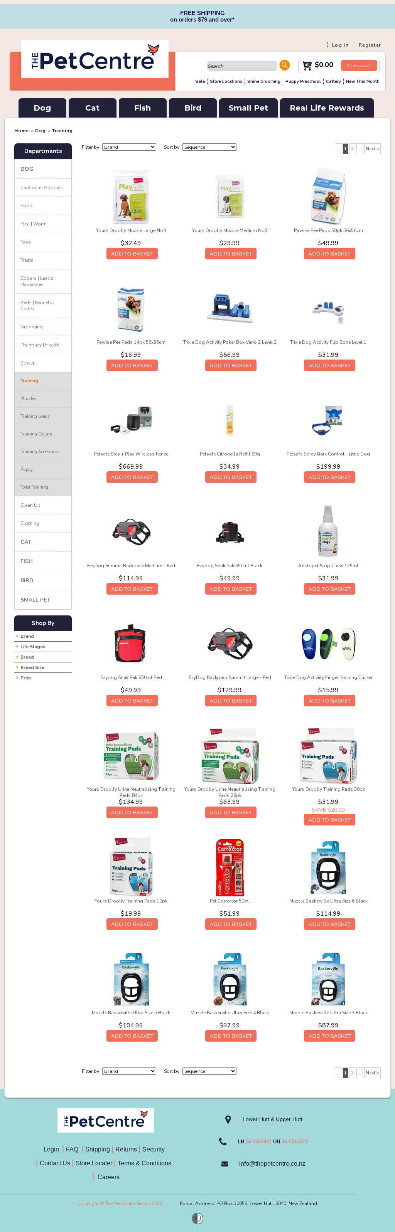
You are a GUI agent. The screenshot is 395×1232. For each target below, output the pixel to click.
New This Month (363, 81)
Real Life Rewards (327, 108)
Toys (25, 242)
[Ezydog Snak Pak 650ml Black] (230, 532)
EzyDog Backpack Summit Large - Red (230, 677)
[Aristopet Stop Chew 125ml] (328, 532)
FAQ (73, 1149)
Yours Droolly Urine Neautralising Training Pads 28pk (229, 792)
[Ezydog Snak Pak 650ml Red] (131, 643)
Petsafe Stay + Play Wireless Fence (131, 454)
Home (21, 131)
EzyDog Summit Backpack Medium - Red (131, 566)
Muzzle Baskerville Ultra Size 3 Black (328, 1013)
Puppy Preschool (303, 81)
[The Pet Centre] (95, 75)
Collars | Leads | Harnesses (38, 281)
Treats (27, 260)
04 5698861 (259, 1142)
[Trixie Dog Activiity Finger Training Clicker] (328, 643)
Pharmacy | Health (39, 345)
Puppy (26, 469)
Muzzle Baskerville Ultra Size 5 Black (131, 1013)
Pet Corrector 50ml (230, 901)
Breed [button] (27, 657)
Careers (108, 1177)
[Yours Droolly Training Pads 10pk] (131, 867)
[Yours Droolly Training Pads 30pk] (328, 755)
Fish (142, 108)
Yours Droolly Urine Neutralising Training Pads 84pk (131, 792)
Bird (192, 108)
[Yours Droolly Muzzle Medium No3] (230, 196)
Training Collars (36, 434)
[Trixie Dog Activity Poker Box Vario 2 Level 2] (230, 308)
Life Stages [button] (33, 647)
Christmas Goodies (41, 188)
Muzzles (28, 399)
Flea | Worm (33, 224)
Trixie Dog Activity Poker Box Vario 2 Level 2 (230, 342)
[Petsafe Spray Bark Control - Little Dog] (328, 420)
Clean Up (30, 505)
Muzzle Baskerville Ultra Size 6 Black (328, 901)
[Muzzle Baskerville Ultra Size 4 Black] (230, 979)
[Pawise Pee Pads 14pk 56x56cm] (131, 308)
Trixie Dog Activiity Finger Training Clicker (328, 677)
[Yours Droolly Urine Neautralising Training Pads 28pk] (230, 755)
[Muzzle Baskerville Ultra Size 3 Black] (328, 979)
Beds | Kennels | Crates (37, 305)
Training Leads (34, 416)
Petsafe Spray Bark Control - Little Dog (328, 454)
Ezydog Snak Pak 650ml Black (229, 566)
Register (370, 45)
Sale (200, 81)
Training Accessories (39, 452)
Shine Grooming (263, 81)
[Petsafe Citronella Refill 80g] (230, 420)
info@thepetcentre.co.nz (272, 1163)
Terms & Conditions (147, 1163)
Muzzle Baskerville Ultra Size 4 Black (230, 1013)
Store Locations (226, 81)
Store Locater (94, 1163)
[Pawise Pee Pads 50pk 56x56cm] (328, 196)
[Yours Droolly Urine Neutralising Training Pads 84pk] (131, 755)
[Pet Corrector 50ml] (229, 867)
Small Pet (248, 108)
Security (154, 1149)
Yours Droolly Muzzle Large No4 (131, 230)
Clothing (29, 523)
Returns (126, 1149)
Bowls (27, 363)
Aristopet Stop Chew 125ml (328, 566)
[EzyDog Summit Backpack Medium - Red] (131, 532)
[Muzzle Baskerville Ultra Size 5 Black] (131, 979)
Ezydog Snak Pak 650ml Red (131, 677)
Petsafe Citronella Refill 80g (230, 454)
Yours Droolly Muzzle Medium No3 (229, 230)
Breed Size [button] (32, 667)
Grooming (31, 327)
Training (62, 131)
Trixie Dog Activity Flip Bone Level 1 (328, 342)
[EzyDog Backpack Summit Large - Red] (230, 643)
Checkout (359, 65)
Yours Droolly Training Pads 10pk (131, 901)
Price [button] (26, 678)
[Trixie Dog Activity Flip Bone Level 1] (328, 308)
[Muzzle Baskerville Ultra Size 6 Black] (328, 867)
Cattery (333, 81)
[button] (284, 66)
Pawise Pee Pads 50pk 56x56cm (328, 230)
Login (53, 1149)
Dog (42, 108)
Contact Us (56, 1163)
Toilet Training (34, 487)
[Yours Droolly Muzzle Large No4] (131, 196)
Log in (340, 45)
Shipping (97, 1149)
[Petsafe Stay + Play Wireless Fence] (131, 420)
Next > (372, 149)
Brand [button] (27, 636)
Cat (92, 108)
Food (26, 206)
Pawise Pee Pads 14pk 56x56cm (130, 342)
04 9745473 (294, 1142)
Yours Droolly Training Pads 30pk (328, 789)
